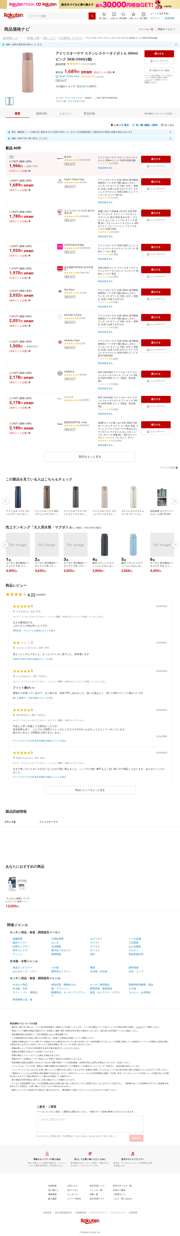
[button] (114, 16)
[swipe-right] (174, 501)
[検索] (92, 16)
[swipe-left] (5, 501)
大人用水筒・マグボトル (70, 38)
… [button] (22, 38)
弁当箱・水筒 (33, 38)
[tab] (18, 113)
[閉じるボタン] (176, 44)
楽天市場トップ (10, 38)
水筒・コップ (49, 38)
